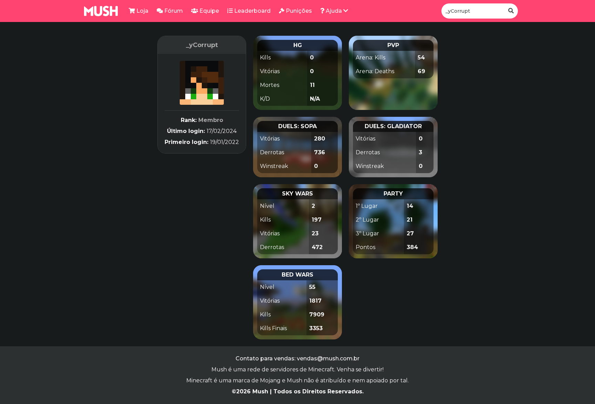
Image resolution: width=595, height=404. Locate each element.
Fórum (173, 11)
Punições (298, 11)
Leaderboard (252, 11)
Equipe (208, 11)
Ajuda (333, 11)
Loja (141, 11)
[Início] (101, 11)
